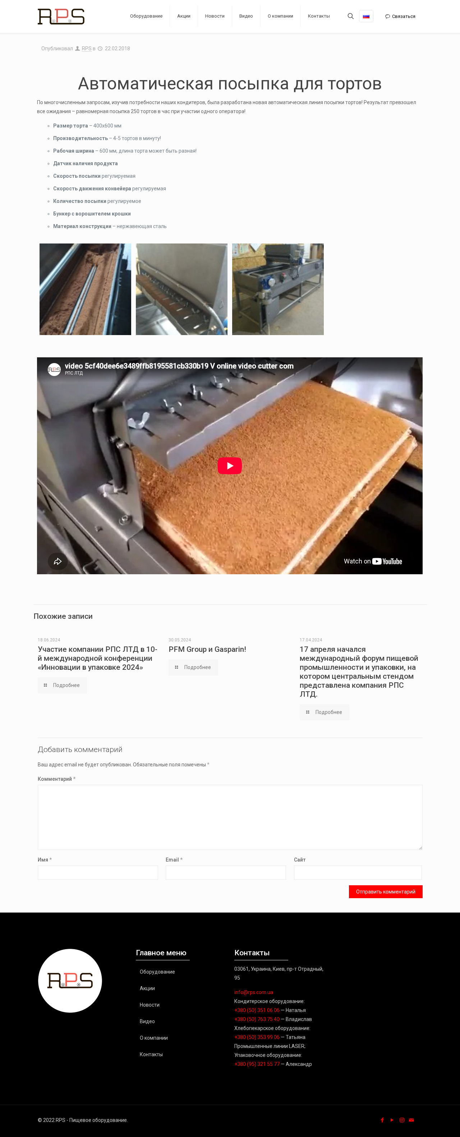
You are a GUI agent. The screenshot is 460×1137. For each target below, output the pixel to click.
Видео (147, 1021)
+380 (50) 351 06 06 (257, 1010)
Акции (147, 988)
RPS (87, 48)
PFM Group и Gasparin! (207, 649)
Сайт (299, 860)
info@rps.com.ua (253, 992)
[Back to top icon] (425, 1122)
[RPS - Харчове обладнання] (61, 16)
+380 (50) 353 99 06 (257, 1037)
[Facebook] (382, 1120)
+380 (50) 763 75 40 (257, 1019)
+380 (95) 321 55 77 (257, 1064)
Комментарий (56, 779)
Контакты (151, 1054)
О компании (154, 1038)
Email (174, 860)
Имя (45, 860)
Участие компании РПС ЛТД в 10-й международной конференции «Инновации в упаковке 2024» (97, 658)
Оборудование (157, 972)
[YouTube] (392, 1120)
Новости (150, 1005)
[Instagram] (402, 1120)
